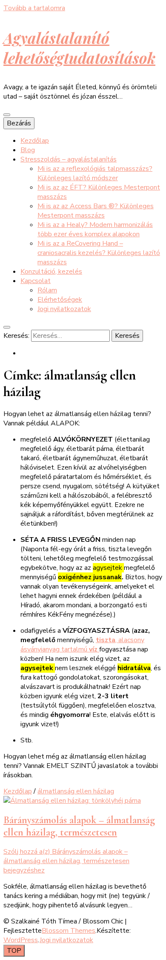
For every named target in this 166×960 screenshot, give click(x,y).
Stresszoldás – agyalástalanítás (68, 159)
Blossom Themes (68, 930)
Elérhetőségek (59, 299)
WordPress (20, 940)
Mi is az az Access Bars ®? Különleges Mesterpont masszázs (95, 210)
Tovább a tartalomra (34, 8)
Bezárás (19, 123)
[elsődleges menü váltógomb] (6, 114)
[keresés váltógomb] (6, 327)
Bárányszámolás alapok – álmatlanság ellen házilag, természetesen (79, 826)
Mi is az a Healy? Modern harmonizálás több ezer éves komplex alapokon (95, 229)
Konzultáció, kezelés (51, 271)
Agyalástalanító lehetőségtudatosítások (79, 48)
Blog (27, 150)
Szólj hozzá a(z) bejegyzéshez (66, 861)
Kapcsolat (35, 281)
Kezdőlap (34, 140)
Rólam (47, 290)
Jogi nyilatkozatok (64, 309)
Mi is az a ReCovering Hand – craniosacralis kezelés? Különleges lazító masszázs (98, 253)
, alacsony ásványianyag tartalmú (82, 644)
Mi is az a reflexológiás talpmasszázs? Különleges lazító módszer (94, 173)
